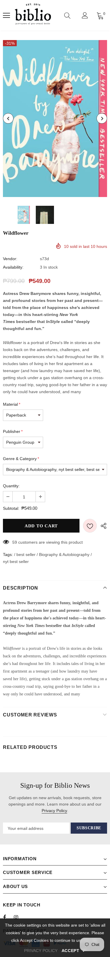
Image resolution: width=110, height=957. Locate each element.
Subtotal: (11, 508)
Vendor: (10, 258)
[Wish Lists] (90, 526)
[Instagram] (19, 917)
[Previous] (8, 118)
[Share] (102, 525)
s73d (44, 258)
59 (14, 542)
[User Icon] (85, 15)
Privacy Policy (54, 810)
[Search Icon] (67, 15)
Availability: (13, 267)
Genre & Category (21, 458)
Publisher (13, 431)
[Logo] (33, 15)
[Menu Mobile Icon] (6, 15)
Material (11, 404)
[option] (55, 118)
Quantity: (11, 485)
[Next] (102, 118)
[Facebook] (8, 917)
